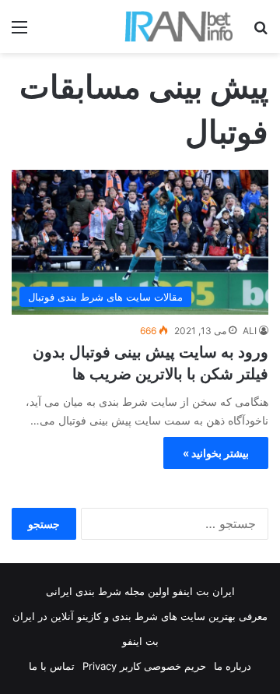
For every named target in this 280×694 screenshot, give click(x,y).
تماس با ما (52, 666)
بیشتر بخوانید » (216, 453)
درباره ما (232, 666)
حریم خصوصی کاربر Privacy (144, 666)
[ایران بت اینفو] (179, 26)
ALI (250, 330)
